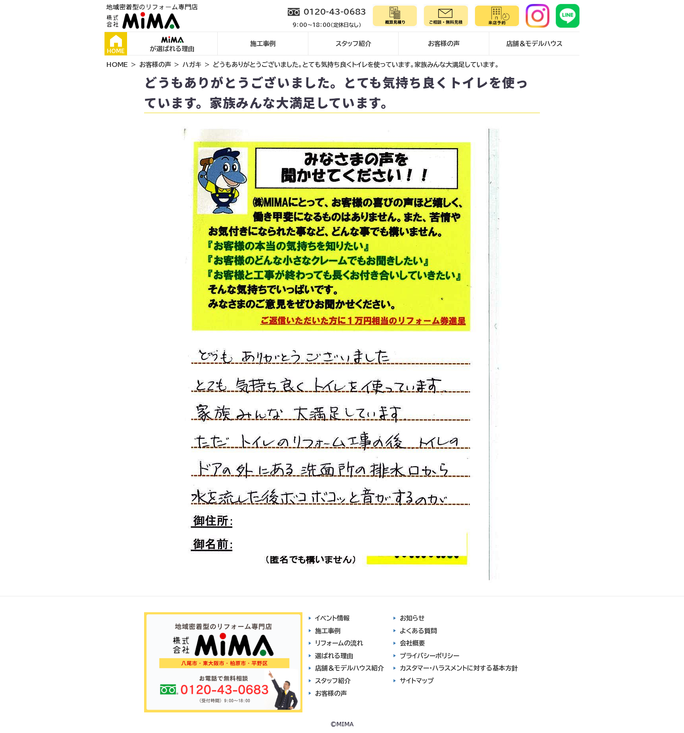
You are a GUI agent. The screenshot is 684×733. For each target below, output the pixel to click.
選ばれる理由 (334, 656)
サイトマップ (417, 681)
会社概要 (412, 643)
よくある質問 (418, 631)
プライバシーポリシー (429, 656)
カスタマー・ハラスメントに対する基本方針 (459, 668)
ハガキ (191, 64)
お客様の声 (444, 43)
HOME (116, 51)
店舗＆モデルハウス (534, 43)
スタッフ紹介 (353, 43)
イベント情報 (332, 618)
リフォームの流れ (339, 643)
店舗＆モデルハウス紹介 (349, 668)
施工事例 (263, 43)
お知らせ (412, 618)
